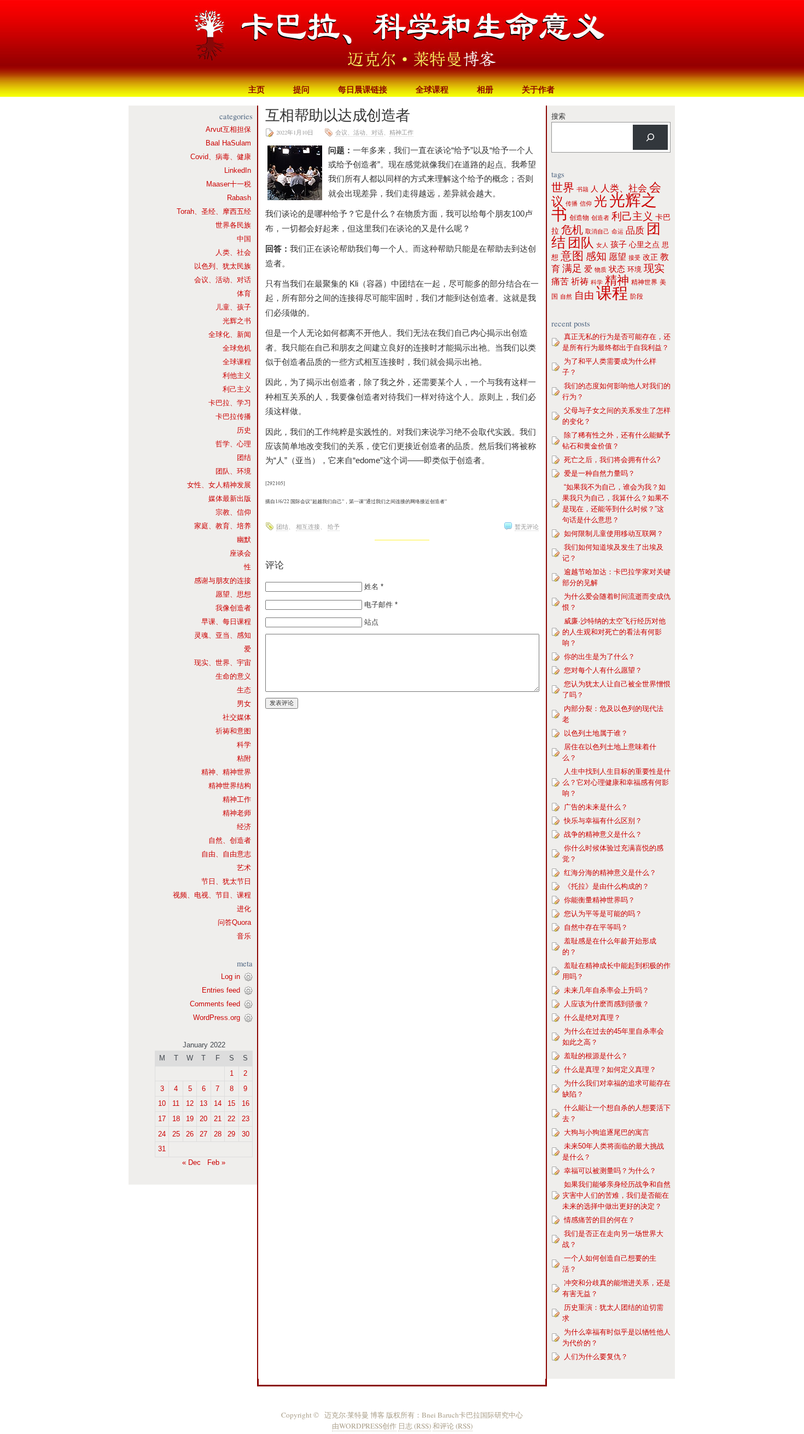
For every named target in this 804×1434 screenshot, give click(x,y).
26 (190, 1134)
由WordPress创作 (364, 1426)
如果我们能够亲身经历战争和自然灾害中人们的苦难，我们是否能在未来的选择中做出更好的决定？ (616, 1195)
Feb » (216, 1162)
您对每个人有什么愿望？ (603, 670)
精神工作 (237, 799)
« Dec (191, 1162)
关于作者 (538, 89)
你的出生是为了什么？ (599, 656)
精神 (617, 280)
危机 (572, 230)
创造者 (600, 217)
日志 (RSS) (414, 1426)
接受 (634, 257)
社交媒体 (237, 717)
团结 (244, 457)
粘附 (244, 758)
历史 (244, 430)
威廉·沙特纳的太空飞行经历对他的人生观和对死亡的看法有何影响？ (614, 632)
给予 (334, 527)
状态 (617, 268)
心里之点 (644, 245)
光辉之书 (237, 321)
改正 (650, 257)
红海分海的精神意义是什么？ (610, 872)
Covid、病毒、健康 (220, 157)
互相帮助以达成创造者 (337, 114)
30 (245, 1134)
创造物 (579, 217)
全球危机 (237, 348)
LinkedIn (237, 170)
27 (203, 1134)
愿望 (617, 256)
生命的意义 (233, 676)
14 (218, 1103)
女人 (602, 245)
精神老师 (237, 813)
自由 (584, 295)
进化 (244, 909)
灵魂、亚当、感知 (222, 635)
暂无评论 (527, 527)
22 (231, 1119)
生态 (244, 690)
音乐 (244, 936)
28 (218, 1134)
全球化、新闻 (229, 334)
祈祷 (580, 281)
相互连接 (308, 527)
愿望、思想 (233, 594)
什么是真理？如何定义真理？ (610, 1069)
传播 (572, 203)
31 (162, 1149)
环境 (634, 269)
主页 (256, 89)
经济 (244, 827)
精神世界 (644, 282)
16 (245, 1103)
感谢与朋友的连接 (222, 580)
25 (176, 1134)
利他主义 (237, 375)
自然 (566, 296)
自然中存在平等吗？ (596, 927)
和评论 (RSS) (453, 1426)
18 (176, 1119)
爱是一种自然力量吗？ (599, 473)
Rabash (239, 198)
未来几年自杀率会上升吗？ (606, 990)
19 (190, 1119)
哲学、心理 (233, 444)
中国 (244, 239)
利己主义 (237, 389)
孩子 (618, 244)
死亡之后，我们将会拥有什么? (612, 460)
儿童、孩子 (233, 307)
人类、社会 (233, 252)
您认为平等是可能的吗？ (603, 914)
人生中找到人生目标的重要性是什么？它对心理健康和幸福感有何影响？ (616, 782)
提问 (301, 89)
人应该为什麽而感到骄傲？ (606, 1004)
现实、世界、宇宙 (222, 662)
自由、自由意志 (226, 854)
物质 (601, 269)
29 (231, 1134)
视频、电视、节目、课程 (212, 895)
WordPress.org (216, 1017)
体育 (244, 293)
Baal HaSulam (228, 143)
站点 (371, 622)
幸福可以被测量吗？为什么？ (610, 1171)
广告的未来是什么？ (596, 807)
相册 (485, 89)
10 (162, 1103)
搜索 (558, 116)
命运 (617, 231)
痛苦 (560, 281)
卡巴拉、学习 (229, 403)
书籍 (582, 189)
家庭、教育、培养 (222, 526)
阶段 (636, 296)
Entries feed (221, 990)
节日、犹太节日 (226, 881)
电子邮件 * (381, 605)
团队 (581, 243)
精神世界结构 (229, 786)
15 (231, 1103)
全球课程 (432, 89)
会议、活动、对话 (222, 280)
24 (162, 1134)
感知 (596, 256)
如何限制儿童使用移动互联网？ (613, 533)
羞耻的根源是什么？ (596, 1056)
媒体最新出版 (229, 498)
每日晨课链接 (362, 89)
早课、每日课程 (226, 621)
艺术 (244, 868)
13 (203, 1103)
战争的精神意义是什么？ (603, 834)
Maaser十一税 (228, 184)
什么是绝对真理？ (592, 1017)
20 (203, 1119)
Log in (230, 976)
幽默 (244, 539)
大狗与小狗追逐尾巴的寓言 (606, 1132)
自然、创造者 (229, 840)
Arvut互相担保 (228, 129)
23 (245, 1119)
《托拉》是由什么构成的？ (606, 886)
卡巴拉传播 (233, 416)
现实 (654, 268)
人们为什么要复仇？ (596, 1357)
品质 (635, 230)
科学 (244, 745)
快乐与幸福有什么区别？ (603, 821)
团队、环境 (233, 471)
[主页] (402, 41)
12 (190, 1103)
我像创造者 (233, 608)
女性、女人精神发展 (219, 485)
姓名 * (373, 586)
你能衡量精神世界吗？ (599, 900)
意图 (572, 255)
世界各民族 (233, 225)
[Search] (650, 137)
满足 (572, 268)
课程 (612, 293)
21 (218, 1119)
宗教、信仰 (233, 512)
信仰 (586, 203)
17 (162, 1119)
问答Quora (234, 922)
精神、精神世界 (226, 772)
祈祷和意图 (233, 731)
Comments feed (215, 1004)
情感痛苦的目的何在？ (599, 1220)
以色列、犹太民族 (222, 266)
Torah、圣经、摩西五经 (214, 211)
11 (175, 1103)
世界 (562, 187)
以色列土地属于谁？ (596, 733)
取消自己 (597, 231)
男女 (244, 703)
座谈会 (240, 553)
